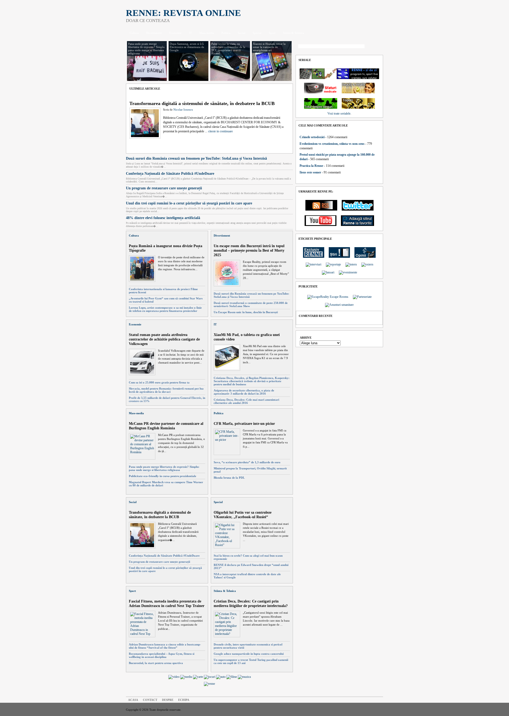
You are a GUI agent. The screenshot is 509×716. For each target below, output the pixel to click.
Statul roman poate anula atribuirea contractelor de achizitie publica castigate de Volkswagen (164, 339)
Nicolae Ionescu (183, 109)
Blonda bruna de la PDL (229, 477)
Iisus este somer (310, 172)
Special (257, 32)
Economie (175, 32)
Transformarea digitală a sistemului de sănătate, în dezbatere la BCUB (202, 103)
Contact (150, 699)
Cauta (375, 46)
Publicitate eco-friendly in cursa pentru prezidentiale (162, 476)
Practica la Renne (311, 166)
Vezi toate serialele (338, 113)
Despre (167, 699)
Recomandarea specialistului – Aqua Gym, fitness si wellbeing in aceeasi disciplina (161, 655)
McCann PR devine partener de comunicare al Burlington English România (166, 425)
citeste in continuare (220, 131)
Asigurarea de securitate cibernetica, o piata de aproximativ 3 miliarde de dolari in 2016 (244, 392)
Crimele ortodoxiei (312, 137)
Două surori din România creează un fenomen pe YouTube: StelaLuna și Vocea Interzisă (196, 158)
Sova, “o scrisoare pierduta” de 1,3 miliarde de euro (247, 462)
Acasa (133, 699)
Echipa (183, 699)
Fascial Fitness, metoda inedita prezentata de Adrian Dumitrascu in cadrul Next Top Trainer (166, 603)
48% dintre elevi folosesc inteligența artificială (163, 218)
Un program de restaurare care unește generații (164, 188)
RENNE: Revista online (183, 13)
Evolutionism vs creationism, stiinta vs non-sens (332, 144)
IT (190, 32)
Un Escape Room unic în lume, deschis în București (246, 312)
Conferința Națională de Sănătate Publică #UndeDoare (170, 173)
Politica (225, 32)
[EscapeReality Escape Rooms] (327, 297)
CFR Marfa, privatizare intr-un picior (244, 423)
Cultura (134, 32)
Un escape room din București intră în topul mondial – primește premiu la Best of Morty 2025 (249, 250)
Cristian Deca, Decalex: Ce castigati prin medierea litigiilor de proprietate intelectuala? (251, 603)
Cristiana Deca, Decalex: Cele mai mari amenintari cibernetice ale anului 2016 (246, 401)
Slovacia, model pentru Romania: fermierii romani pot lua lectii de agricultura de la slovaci (166, 390)
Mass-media (206, 32)
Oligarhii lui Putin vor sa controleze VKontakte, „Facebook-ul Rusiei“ (242, 514)
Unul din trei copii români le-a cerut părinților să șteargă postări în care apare (189, 203)
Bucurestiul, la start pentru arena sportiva (156, 663)
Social (241, 32)
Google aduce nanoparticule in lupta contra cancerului (249, 653)
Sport (272, 32)
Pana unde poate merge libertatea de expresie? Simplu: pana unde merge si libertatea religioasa (164, 468)
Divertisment (154, 32)
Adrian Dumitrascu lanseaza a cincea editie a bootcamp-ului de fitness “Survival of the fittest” (165, 646)
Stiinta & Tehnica (293, 32)
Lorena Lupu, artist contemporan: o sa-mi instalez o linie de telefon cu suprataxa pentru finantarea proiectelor (165, 309)
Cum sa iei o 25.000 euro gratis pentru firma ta (159, 382)
